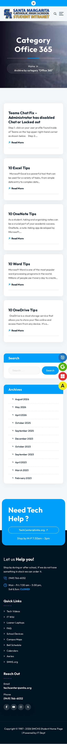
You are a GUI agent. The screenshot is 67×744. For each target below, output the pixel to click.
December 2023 (24, 438)
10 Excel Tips (19, 168)
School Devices (15, 633)
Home (31, 66)
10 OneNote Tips (22, 214)
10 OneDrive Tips (22, 310)
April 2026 (21, 415)
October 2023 (23, 446)
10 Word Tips (19, 264)
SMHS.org (12, 661)
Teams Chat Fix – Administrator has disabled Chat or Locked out (31, 117)
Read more (18, 142)
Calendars (12, 650)
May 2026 (20, 407)
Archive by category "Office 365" (33, 70)
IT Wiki (10, 617)
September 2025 (24, 430)
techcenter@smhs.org (17, 687)
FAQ (9, 628)
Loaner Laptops (15, 622)
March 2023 (22, 470)
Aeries (10, 656)
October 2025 (23, 422)
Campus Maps (14, 639)
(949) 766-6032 (13, 698)
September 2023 (24, 454)
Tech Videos (13, 611)
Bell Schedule (14, 645)
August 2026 (22, 399)
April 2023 (21, 462)
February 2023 (23, 478)
